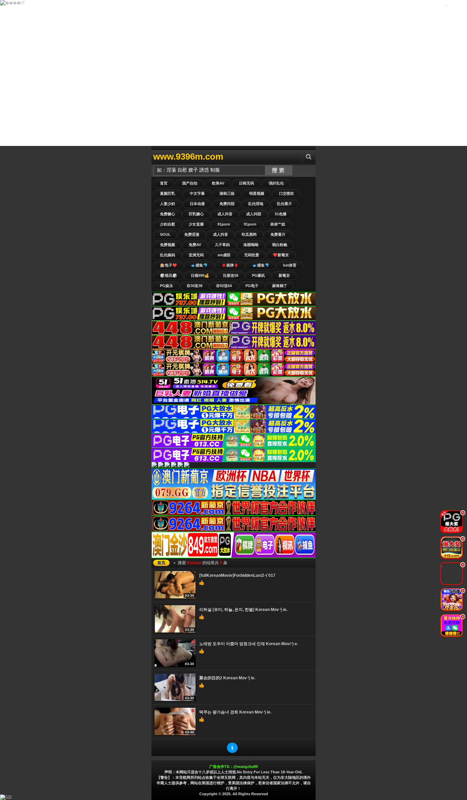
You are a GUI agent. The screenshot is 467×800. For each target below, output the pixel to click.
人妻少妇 (167, 204)
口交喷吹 (286, 193)
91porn (223, 224)
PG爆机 (258, 275)
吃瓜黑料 (249, 234)
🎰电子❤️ (168, 265)
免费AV (195, 245)
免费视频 (167, 245)
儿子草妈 (222, 245)
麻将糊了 (279, 286)
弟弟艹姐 (277, 224)
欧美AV (218, 183)
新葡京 (284, 275)
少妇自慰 (167, 224)
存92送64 (224, 286)
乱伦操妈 (167, 255)
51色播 (280, 214)
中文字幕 (197, 193)
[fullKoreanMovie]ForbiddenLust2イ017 (237, 575)
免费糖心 (167, 214)
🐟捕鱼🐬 (199, 265)
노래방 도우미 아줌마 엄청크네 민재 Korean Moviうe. (248, 643)
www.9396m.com (188, 156)
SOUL (165, 234)
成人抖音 (224, 214)
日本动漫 (197, 204)
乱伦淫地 (255, 204)
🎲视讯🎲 (168, 275)
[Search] (309, 156)
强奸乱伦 (276, 183)
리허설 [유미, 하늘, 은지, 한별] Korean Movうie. (243, 609)
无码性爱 (251, 255)
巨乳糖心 (196, 214)
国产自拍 (189, 183)
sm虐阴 (223, 255)
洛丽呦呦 (250, 245)
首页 (164, 183)
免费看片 (277, 234)
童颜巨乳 (167, 193)
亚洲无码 (196, 255)
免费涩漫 (191, 234)
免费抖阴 (227, 204)
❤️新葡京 (281, 255)
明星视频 (256, 193)
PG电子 (251, 286)
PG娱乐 (166, 286)
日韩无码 (246, 183)
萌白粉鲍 (279, 245)
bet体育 (289, 265)
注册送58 (230, 275)
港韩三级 (227, 193)
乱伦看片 (284, 204)
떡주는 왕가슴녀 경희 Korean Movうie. (235, 712)
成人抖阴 (253, 214)
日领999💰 (200, 275)
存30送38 (194, 286)
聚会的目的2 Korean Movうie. (227, 678)
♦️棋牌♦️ (230, 265)
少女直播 (196, 224)
